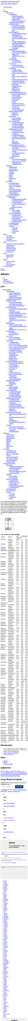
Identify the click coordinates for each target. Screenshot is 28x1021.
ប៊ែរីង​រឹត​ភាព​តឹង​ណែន (13, 170)
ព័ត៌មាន (5, 253)
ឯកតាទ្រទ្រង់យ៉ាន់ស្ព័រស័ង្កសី (18, 110)
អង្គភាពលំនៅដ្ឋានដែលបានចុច (18, 105)
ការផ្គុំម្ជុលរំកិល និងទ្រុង (17, 86)
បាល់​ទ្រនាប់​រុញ (12, 63)
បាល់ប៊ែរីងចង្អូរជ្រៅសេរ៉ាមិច (18, 200)
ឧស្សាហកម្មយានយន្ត (10, 250)
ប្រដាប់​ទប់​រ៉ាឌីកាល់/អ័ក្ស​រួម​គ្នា (18, 81)
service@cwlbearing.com (9, 820)
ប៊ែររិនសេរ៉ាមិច (12, 197)
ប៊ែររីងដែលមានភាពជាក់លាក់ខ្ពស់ (16, 129)
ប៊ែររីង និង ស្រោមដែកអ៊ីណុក (15, 213)
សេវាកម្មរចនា (9, 236)
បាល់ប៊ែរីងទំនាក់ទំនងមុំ (14, 24)
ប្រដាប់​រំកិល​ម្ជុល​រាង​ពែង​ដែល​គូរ (18, 82)
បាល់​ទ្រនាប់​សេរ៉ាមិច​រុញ (17, 207)
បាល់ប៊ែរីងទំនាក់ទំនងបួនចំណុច (18, 27)
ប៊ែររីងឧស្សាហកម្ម (7, 281)
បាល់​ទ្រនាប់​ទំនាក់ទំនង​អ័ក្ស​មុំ (18, 132)
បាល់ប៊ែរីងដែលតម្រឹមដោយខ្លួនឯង (16, 22)
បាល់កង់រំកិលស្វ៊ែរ (13, 59)
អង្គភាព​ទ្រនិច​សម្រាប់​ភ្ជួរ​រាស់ (15, 189)
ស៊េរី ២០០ (11, 188)
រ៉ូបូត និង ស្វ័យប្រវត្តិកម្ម (11, 248)
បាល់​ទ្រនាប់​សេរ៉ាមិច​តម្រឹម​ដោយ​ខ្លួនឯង (17, 471)
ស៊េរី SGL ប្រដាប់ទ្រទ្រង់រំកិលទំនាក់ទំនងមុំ (18, 347)
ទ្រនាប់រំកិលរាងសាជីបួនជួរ (17, 126)
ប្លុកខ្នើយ (14, 102)
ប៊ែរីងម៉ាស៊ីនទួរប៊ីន (16, 143)
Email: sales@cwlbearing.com (11, 3)
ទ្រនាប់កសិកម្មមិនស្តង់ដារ (14, 194)
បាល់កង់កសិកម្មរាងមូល (14, 183)
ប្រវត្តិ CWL (8, 263)
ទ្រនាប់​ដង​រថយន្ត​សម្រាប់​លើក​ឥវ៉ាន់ (16, 145)
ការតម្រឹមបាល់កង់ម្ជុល (16, 70)
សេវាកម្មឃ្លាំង (9, 239)
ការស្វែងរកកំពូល (16, 791)
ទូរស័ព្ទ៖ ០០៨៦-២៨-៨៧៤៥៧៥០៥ (12, 1)
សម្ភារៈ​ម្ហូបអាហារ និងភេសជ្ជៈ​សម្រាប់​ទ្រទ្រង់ (15, 244)
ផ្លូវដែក (10, 180)
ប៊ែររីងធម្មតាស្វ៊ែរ (15, 114)
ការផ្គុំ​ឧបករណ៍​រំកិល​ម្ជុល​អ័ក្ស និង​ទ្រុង (19, 79)
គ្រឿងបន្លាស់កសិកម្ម (13, 192)
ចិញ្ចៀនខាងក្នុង (15, 84)
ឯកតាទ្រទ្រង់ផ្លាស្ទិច (16, 212)
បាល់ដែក (14, 232)
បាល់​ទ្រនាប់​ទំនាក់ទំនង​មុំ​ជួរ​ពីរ (18, 25)
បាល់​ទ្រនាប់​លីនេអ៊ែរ (16, 118)
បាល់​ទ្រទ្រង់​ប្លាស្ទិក (16, 210)
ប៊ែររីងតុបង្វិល (15, 141)
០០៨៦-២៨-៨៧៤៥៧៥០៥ (9, 803)
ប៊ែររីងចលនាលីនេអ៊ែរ (16, 119)
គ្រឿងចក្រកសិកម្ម (10, 247)
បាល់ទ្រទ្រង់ (11, 226)
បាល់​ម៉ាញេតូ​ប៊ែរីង (16, 19)
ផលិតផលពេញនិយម (22, 789)
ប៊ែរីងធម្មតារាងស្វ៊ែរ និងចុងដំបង (15, 111)
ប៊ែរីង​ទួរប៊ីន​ (11, 172)
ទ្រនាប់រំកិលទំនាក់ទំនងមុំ (17, 71)
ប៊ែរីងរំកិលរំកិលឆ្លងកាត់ (17, 164)
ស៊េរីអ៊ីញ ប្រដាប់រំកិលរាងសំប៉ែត (18, 51)
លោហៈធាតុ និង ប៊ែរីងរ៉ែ (14, 121)
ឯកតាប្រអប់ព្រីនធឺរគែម (17, 97)
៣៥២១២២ (3, 549)
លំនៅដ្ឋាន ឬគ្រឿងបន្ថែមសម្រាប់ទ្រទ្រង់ (17, 92)
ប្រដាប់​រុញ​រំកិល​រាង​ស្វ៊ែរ (17, 62)
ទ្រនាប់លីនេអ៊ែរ (12, 116)
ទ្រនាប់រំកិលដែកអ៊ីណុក (17, 221)
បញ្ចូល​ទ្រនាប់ (15, 100)
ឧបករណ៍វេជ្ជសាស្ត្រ (10, 245)
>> (3, 741)
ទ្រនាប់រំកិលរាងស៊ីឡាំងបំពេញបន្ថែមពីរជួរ (17, 313)
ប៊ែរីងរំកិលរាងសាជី (13, 49)
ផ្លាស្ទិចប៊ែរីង (11, 208)
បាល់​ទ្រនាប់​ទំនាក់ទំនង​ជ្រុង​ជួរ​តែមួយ (17, 305)
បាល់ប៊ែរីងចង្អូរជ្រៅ (13, 14)
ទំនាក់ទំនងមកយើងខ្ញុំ (7, 266)
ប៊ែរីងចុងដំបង (15, 113)
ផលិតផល (5, 11)
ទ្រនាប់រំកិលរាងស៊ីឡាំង (14, 32)
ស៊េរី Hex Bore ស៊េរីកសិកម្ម (15, 186)
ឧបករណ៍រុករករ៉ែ (9, 251)
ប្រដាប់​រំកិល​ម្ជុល (12, 68)
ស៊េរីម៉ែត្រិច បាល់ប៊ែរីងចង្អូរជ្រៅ (18, 21)
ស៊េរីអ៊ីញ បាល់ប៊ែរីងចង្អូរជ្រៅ (18, 17)
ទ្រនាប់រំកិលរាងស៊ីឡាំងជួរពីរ (18, 122)
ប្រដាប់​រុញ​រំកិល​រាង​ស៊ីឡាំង (17, 37)
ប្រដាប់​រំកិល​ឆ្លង (15, 134)
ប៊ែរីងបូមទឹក (11, 173)
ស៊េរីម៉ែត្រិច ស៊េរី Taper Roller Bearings (17, 329)
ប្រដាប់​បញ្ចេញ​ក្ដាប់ (13, 169)
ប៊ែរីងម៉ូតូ (11, 177)
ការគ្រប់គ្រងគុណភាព (10, 264)
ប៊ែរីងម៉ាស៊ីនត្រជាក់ (13, 167)
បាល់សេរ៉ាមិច (15, 228)
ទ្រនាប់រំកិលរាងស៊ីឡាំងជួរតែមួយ (19, 41)
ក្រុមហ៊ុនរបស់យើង (10, 261)
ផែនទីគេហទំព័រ (4, 791)
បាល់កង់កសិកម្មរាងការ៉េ (14, 185)
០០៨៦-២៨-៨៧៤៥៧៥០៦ (9, 806)
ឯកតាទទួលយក (15, 106)
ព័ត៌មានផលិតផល (10, 255)
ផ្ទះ (4, 9)
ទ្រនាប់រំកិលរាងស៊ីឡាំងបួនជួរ (18, 127)
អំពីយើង (5, 259)
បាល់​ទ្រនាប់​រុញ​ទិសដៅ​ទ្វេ (17, 65)
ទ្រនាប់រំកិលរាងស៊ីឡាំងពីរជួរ (18, 135)
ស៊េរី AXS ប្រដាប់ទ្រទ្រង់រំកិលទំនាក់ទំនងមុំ (18, 345)
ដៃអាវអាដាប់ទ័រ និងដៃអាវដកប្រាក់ (19, 94)
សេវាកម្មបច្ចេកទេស (10, 237)
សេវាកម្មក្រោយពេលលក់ (11, 240)
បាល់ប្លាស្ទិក (14, 229)
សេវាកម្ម (5, 234)
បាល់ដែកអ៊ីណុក (15, 231)
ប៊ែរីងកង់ (11, 175)
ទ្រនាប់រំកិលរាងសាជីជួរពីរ (17, 124)
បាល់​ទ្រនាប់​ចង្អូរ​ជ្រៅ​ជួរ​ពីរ (17, 16)
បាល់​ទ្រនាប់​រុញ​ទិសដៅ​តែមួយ (18, 67)
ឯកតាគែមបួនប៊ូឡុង (16, 98)
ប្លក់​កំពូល (10, 791)
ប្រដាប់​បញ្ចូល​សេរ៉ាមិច (16, 202)
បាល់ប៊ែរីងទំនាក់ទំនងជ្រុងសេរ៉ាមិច (19, 199)
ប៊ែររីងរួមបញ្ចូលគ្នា (16, 156)
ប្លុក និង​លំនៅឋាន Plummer (18, 103)
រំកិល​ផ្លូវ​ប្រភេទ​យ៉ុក (16, 90)
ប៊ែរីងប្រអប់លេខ (12, 178)
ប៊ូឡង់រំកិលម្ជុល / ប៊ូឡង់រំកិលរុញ (18, 137)
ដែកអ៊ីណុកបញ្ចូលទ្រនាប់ (17, 216)
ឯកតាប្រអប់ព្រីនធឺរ (16, 95)
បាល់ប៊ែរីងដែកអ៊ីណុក (16, 215)
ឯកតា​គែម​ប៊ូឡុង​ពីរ (16, 108)
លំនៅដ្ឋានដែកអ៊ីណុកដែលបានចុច (19, 220)
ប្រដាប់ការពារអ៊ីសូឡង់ (13, 224)
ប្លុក (7, 258)
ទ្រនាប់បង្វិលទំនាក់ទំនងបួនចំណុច (19, 159)
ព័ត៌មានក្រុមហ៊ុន (9, 256)
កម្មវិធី (4, 242)
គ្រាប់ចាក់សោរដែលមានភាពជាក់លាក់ (17, 407)
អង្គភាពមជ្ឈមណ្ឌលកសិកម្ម (15, 191)
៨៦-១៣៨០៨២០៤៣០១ (8, 832)
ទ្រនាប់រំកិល (11, 157)
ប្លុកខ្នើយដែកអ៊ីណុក (16, 218)
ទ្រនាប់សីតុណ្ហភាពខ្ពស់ (14, 223)
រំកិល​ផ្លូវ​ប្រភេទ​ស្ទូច (16, 89)
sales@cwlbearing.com (8, 754)
